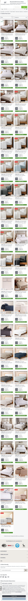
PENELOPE (17, 80)
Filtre (2, 17)
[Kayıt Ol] (25, 570)
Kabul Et (14, 598)
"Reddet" (3, 588)
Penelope (3, 502)
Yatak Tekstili (12, 11)
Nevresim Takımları (19, 11)
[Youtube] (8, 577)
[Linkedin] (6, 577)
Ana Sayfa (2, 11)
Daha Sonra (17, 7)
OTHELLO (3, 33)
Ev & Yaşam (7, 11)
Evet (24, 7)
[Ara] (2, 9)
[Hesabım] (24, 9)
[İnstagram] (3, 577)
